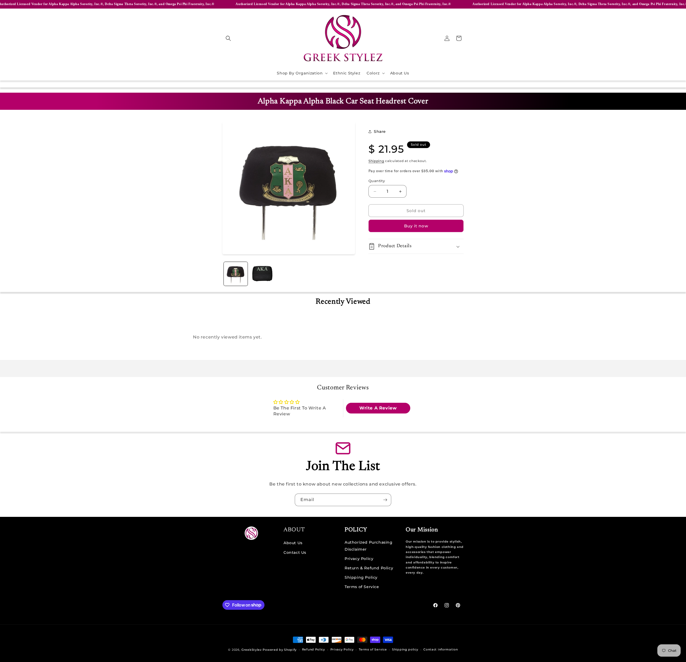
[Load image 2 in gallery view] (262, 274)
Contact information (440, 649)
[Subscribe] (385, 500)
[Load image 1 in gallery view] (236, 274)
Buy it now (416, 225)
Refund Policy (313, 649)
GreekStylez (251, 650)
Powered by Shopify (280, 650)
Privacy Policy (359, 558)
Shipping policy (405, 649)
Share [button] (380, 131)
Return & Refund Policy (369, 567)
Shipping (376, 161)
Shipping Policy (361, 577)
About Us (293, 542)
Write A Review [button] (378, 408)
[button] (228, 38)
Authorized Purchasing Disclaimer (369, 545)
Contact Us (295, 552)
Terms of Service (362, 586)
